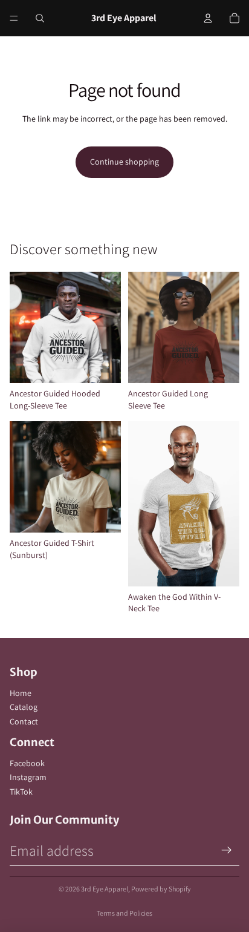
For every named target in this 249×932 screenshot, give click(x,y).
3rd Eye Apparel (104, 888)
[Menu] (14, 18)
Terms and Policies (124, 912)
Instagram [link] (28, 777)
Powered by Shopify (161, 888)
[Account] (208, 18)
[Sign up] (226, 850)
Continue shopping (124, 161)
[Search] (40, 18)
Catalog (23, 706)
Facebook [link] (27, 763)
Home (20, 693)
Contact (24, 721)
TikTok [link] (21, 791)
